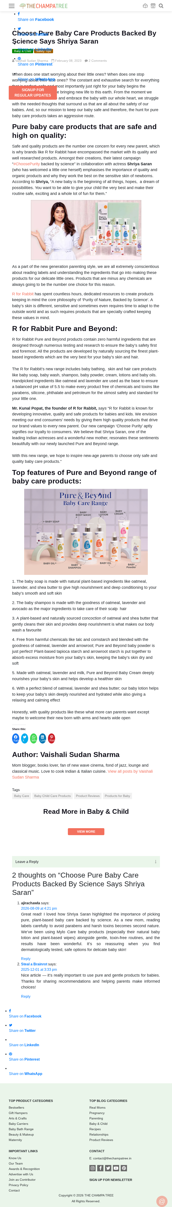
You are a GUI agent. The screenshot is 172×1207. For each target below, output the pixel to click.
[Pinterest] (124, 1168)
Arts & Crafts (18, 1118)
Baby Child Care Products (52, 796)
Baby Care (21, 796)
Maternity (15, 1140)
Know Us (15, 1158)
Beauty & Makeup (21, 1134)
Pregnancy (97, 1113)
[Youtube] (116, 1168)
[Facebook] (100, 1168)
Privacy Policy (18, 1185)
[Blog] (145, 5)
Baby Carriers (18, 1123)
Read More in (86, 811)
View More (86, 831)
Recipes (95, 1129)
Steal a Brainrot (34, 964)
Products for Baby (117, 796)
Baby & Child (98, 1123)
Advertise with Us (21, 1174)
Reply (25, 959)
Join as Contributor (22, 1179)
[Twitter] (108, 1168)
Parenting (96, 1118)
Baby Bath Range (21, 1129)
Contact (14, 1190)
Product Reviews (88, 796)
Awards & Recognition (24, 1169)
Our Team (16, 1163)
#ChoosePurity (26, 164)
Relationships (98, 1134)
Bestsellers (16, 1107)
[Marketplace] (153, 5)
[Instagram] (92, 1168)
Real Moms (97, 1107)
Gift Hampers (18, 1113)
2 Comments (98, 60)
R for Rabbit (23, 294)
